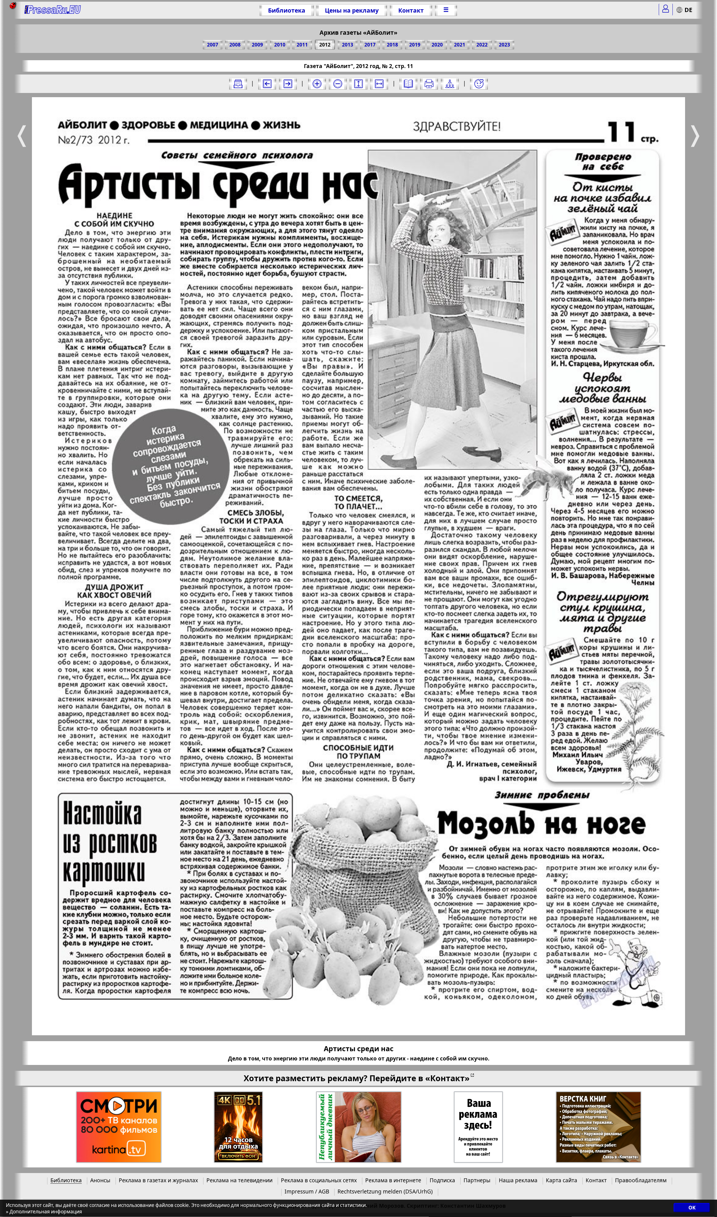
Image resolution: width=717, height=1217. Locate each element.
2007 (212, 44)
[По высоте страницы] (358, 84)
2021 (459, 44)
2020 (437, 44)
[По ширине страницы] (379, 84)
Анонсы (100, 1180)
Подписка (442, 1180)
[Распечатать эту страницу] (429, 84)
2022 (482, 44)
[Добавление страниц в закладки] (479, 84)
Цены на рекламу (352, 10)
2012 (324, 44)
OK (691, 1208)
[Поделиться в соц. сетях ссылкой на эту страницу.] (450, 84)
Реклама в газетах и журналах (158, 1180)
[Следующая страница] (288, 84)
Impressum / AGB (307, 1191)
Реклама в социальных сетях (319, 1180)
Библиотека (286, 10)
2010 (279, 44)
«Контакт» (447, 1078)
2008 (235, 44)
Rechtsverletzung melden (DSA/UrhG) (385, 1191)
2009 (257, 44)
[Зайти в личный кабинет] (666, 9)
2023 (504, 44)
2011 (302, 44)
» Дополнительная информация (44, 1212)
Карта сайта (561, 1180)
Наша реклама (518, 1180)
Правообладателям (641, 1180)
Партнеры (477, 1180)
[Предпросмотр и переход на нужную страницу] (408, 84)
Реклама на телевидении (239, 1180)
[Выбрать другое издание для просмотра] (238, 84)
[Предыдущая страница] (267, 84)
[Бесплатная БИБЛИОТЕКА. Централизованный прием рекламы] (53, 10)
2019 (414, 44)
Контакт (411, 10)
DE (688, 10)
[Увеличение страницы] (317, 84)
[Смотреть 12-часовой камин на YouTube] (238, 1127)
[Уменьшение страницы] (338, 84)
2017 (370, 44)
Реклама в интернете (393, 1180)
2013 (347, 44)
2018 (392, 44)
